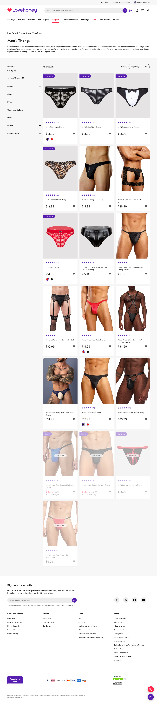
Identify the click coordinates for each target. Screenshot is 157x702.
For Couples (43, 19)
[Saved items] (74, 133)
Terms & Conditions (120, 630)
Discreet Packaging (13, 626)
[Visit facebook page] (116, 600)
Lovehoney (78, 25)
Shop (80, 613)
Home (9, 33)
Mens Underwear (26, 33)
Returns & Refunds (13, 630)
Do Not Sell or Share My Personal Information (129, 645)
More (116, 613)
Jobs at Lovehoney (120, 626)
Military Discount (84, 630)
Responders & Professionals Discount (90, 637)
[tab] (24, 72)
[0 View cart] (147, 10)
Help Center (11, 618)
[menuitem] (11, 19)
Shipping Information (14, 622)
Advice (116, 19)
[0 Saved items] (142, 10)
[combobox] (86, 10)
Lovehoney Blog (48, 622)
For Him (31, 19)
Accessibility (118, 660)
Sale (94, 19)
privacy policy (69, 605)
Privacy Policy (118, 634)
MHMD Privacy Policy (121, 637)
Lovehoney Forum (49, 630)
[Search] (125, 10)
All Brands (81, 622)
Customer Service (15, 613)
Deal (46, 434)
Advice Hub (47, 618)
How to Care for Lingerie (40, 51)
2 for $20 (48, 76)
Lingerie (55, 19)
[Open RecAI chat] (151, 689)
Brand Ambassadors (121, 653)
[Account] (137, 10)
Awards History (119, 622)
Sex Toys (11, 19)
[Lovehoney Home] (22, 10)
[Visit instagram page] (134, 600)
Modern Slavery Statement (123, 656)
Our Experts (47, 626)
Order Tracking (12, 634)
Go (74, 600)
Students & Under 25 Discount (88, 626)
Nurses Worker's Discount (87, 634)
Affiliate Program (120, 649)
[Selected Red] (51, 139)
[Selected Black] (47, 139)
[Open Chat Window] (151, 697)
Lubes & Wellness (70, 19)
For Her (21, 19)
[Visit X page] (125, 600)
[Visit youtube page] (143, 600)
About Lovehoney (120, 618)
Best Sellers (104, 19)
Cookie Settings (119, 641)
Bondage (85, 19)
